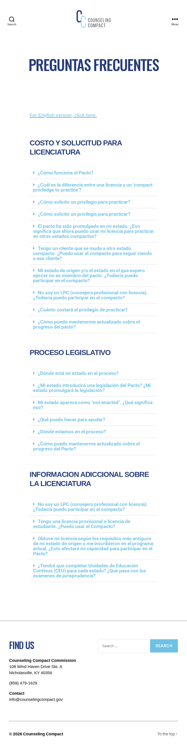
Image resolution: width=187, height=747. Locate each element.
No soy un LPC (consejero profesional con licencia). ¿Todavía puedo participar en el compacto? (90, 295)
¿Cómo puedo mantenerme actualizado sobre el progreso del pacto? (86, 324)
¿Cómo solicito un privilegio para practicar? (84, 202)
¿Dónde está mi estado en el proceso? (78, 373)
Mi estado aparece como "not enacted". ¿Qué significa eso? (93, 405)
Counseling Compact (43, 734)
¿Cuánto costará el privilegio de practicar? (82, 310)
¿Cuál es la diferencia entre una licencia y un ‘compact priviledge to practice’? (93, 187)
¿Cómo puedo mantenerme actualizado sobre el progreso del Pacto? (86, 446)
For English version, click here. (63, 115)
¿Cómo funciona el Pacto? (65, 173)
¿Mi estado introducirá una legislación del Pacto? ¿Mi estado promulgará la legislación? (92, 388)
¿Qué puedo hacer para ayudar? (71, 419)
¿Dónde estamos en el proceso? (72, 431)
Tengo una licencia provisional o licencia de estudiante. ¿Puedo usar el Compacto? (81, 524)
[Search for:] (122, 647)
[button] (93, 173)
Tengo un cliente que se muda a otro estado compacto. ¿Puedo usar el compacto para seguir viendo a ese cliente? (92, 253)
